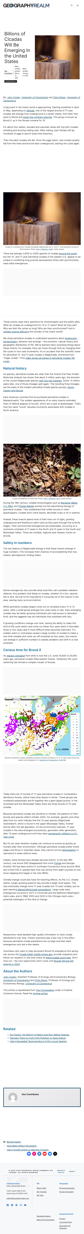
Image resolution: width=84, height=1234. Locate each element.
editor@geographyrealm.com (18, 1198)
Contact (62, 1219)
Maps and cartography (45, 1220)
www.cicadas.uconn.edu (58, 957)
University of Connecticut (35, 97)
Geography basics (44, 1216)
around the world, (68, 253)
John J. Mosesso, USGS (44, 249)
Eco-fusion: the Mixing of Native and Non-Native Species (39, 1034)
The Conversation (45, 990)
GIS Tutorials (42, 1192)
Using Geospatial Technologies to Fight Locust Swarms (38, 1041)
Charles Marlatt (26, 506)
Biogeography (10, 81)
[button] (72, 5)
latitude (30, 110)
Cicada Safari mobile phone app (35, 954)
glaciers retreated (16, 655)
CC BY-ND (62, 760)
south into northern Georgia (37, 117)
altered (34, 889)
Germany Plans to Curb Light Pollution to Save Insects (38, 1038)
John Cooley (13, 97)
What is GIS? (41, 1188)
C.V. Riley (8, 506)
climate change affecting (16, 331)
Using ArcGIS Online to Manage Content (28, 1149)
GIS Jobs (40, 1195)
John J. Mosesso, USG (51, 498)
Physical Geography (67, 1188)
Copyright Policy (65, 1222)
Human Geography (66, 1192)
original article (40, 993)
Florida (57, 863)
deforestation (69, 850)
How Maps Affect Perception (22, 1146)
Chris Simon (59, 97)
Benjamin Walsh (69, 503)
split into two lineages (50, 380)
